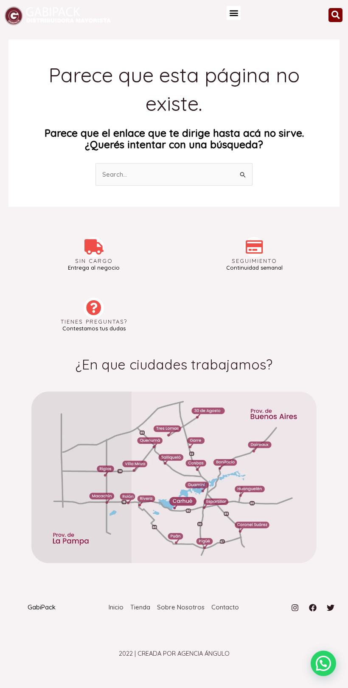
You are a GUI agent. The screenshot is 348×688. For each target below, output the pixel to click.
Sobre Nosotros (181, 607)
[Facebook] (313, 608)
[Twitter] (330, 608)
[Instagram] (295, 608)
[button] (234, 13)
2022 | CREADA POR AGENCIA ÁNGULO (174, 653)
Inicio (116, 607)
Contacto (225, 607)
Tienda (140, 607)
